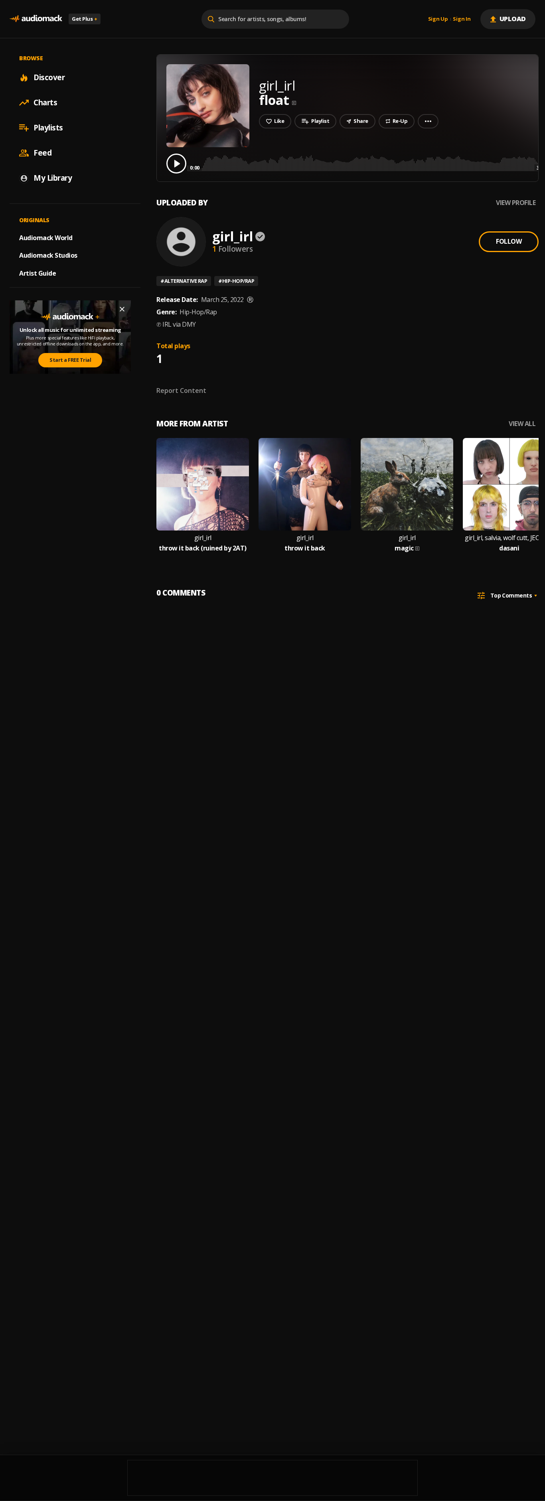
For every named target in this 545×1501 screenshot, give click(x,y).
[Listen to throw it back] (305, 484)
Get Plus (84, 18)
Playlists (48, 127)
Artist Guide (37, 273)
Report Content (181, 390)
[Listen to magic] (407, 484)
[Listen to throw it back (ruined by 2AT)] (202, 484)
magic (404, 548)
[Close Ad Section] (122, 309)
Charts (45, 102)
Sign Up (438, 19)
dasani (509, 548)
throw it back (304, 548)
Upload (513, 18)
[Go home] (36, 19)
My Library (53, 178)
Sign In (461, 19)
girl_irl (232, 236)
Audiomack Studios (48, 255)
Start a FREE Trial (70, 359)
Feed (42, 153)
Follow (508, 241)
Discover (49, 77)
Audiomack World (46, 237)
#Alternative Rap (183, 280)
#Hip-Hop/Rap (236, 280)
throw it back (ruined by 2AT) (203, 548)
